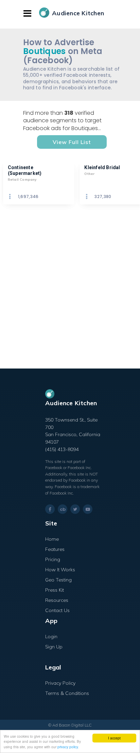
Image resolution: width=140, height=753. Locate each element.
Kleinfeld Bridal (102, 167)
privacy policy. (68, 746)
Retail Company (22, 179)
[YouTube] (87, 509)
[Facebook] (50, 509)
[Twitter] (75, 509)
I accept (114, 737)
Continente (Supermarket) (25, 170)
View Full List (72, 142)
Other (89, 174)
